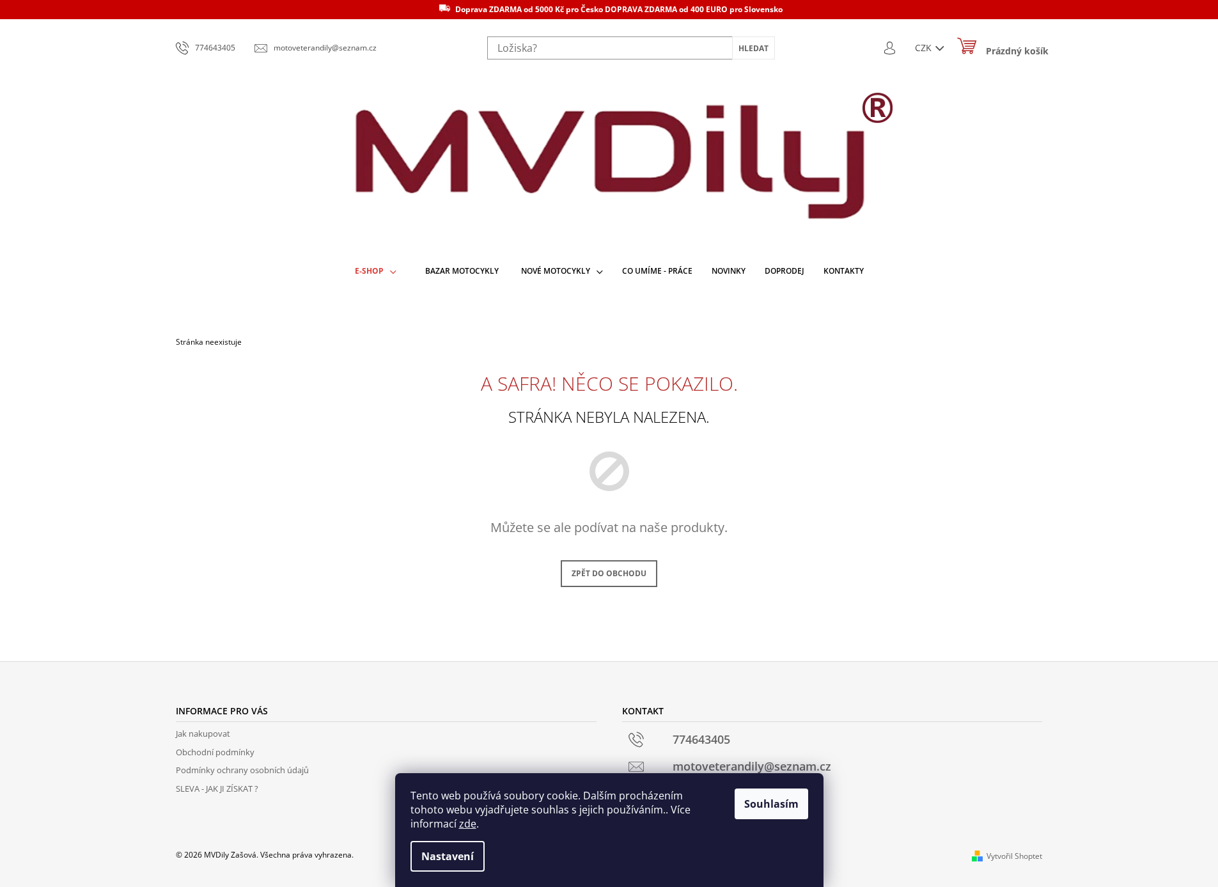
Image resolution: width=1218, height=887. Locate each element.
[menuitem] (375, 271)
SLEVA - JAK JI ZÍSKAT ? (217, 788)
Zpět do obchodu (609, 573)
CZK (924, 48)
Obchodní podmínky (215, 752)
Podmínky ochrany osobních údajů (242, 770)
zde (467, 824)
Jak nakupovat (203, 733)
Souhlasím (771, 804)
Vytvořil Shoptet (1014, 856)
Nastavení (447, 856)
